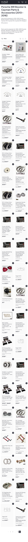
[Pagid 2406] (21, 344)
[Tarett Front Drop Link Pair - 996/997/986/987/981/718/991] (21, 444)
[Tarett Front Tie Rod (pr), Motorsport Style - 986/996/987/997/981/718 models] (21, 515)
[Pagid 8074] (21, 272)
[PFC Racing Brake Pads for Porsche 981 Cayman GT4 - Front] (21, 394)
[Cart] (22, 2)
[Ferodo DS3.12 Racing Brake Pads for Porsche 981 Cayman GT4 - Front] (21, 151)
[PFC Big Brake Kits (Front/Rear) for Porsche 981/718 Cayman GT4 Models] (7, 491)
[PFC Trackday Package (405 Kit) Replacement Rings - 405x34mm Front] (21, 419)
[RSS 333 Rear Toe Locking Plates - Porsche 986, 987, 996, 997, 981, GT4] (21, 467)
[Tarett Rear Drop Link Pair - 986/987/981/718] (7, 443)
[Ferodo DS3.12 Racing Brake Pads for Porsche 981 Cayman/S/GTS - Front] (21, 370)
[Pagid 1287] (7, 513)
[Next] (20, 532)
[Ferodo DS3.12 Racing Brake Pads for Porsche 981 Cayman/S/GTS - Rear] (21, 321)
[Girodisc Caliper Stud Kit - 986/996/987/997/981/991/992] (7, 52)
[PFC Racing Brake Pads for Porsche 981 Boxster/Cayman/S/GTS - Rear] (7, 346)
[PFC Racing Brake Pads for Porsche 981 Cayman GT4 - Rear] (7, 395)
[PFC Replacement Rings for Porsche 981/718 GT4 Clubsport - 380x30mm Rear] (21, 176)
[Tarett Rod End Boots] (7, 295)
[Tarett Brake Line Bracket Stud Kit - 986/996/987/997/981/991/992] (21, 52)
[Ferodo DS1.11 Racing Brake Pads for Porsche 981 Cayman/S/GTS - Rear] (7, 250)
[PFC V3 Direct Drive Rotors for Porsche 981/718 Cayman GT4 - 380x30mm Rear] (7, 200)
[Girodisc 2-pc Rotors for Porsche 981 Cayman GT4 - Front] (7, 369)
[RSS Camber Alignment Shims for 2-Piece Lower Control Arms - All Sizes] (7, 322)
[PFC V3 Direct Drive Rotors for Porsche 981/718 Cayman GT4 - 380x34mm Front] (7, 151)
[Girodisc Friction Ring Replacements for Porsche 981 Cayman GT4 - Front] (7, 466)
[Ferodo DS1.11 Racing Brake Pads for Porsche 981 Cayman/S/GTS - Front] (21, 491)
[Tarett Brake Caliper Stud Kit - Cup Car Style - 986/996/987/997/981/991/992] (7, 75)
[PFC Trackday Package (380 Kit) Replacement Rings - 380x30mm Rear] (21, 297)
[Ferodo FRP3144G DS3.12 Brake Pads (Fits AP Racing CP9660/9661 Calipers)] (21, 250)
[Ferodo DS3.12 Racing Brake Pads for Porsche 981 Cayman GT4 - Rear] (21, 224)
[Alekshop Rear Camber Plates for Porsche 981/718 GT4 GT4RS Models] (7, 175)
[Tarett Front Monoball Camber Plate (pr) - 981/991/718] (7, 274)
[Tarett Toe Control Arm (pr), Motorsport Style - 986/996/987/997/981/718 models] (21, 125)
